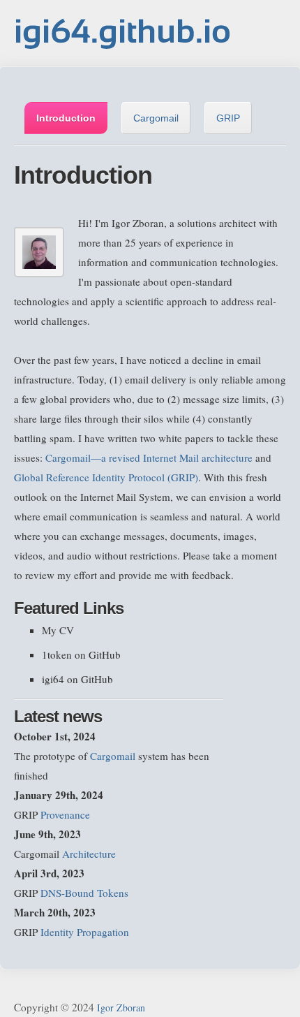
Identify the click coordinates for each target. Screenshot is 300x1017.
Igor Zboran (121, 1007)
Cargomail (156, 118)
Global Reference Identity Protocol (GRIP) (106, 477)
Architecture (89, 854)
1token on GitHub (81, 654)
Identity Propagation (84, 932)
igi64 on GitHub (77, 679)
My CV (58, 630)
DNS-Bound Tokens (84, 893)
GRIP (228, 118)
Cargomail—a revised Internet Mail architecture (149, 457)
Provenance (65, 814)
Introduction (66, 118)
